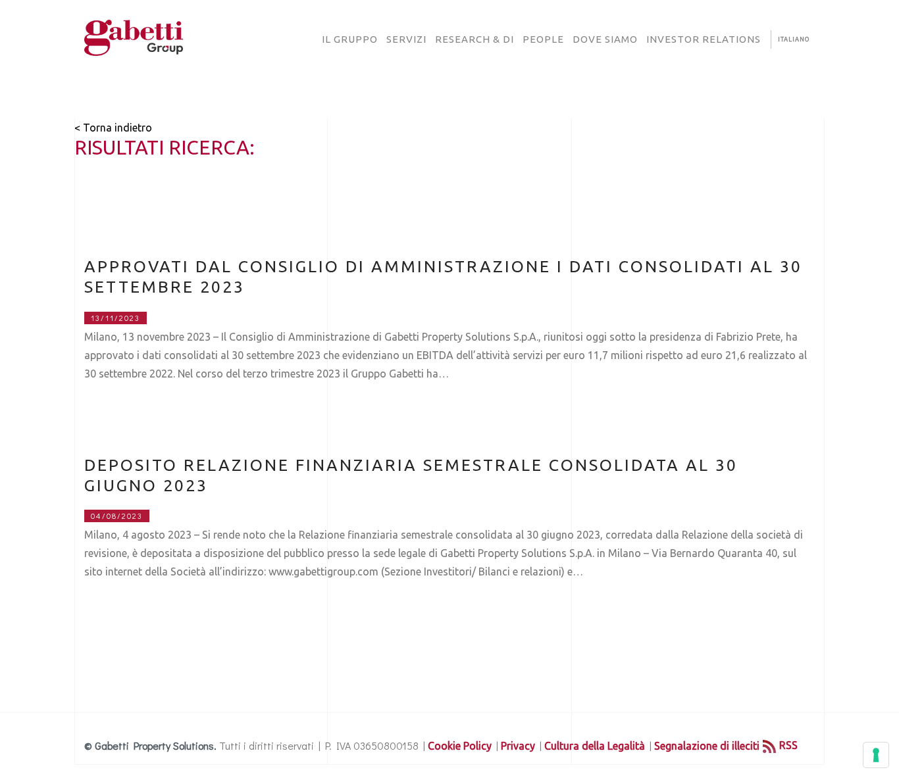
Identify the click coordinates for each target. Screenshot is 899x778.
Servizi (406, 39)
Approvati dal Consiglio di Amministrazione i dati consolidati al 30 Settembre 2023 (443, 276)
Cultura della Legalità (594, 746)
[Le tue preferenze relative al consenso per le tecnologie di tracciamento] (875, 754)
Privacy (518, 746)
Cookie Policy (460, 746)
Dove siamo (605, 39)
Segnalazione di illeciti (706, 746)
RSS (788, 745)
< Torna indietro (113, 128)
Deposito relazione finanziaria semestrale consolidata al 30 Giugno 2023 (411, 475)
